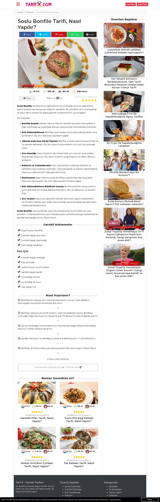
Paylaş (28, 35)
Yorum (52, 98)
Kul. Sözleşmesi (72, 492)
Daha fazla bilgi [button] (115, 500)
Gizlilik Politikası (73, 489)
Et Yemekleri (30, 12)
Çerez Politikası (72, 486)
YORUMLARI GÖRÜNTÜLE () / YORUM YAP (56, 367)
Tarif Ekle (130, 4)
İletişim (68, 495)
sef (60, 98)
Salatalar (113, 495)
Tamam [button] (149, 499)
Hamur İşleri (115, 492)
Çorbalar (113, 486)
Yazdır (91, 35)
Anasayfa (20, 12)
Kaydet (28, 98)
